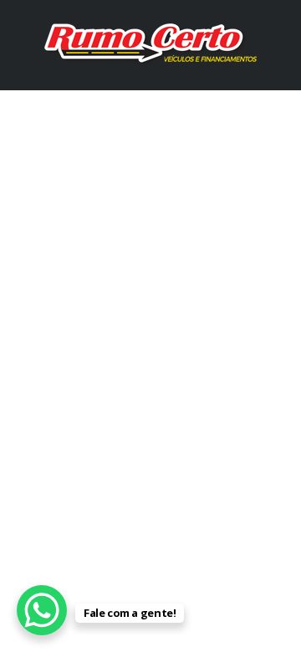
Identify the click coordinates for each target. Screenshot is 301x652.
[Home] (150, 44)
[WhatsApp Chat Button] (42, 610)
